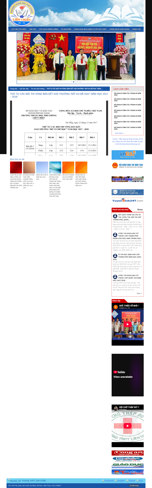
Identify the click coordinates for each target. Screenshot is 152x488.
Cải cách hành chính (48, 29)
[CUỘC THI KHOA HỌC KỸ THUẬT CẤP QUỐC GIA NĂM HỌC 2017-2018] (115, 277)
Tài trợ (139, 210)
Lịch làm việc (24, 89)
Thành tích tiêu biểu (120, 210)
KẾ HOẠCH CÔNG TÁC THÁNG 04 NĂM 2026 (127, 100)
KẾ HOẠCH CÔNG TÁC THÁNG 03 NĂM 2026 (127, 105)
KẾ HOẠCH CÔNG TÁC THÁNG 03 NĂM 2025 (127, 128)
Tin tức (32, 29)
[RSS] (140, 480)
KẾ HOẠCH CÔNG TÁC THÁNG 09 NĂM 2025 (127, 117)
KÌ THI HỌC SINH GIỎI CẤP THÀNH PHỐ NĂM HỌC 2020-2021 (127, 257)
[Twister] (131, 480)
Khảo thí (136, 29)
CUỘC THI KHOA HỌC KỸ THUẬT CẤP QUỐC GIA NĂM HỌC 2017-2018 (127, 277)
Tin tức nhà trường (37, 89)
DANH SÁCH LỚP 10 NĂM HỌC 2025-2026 (42, 177)
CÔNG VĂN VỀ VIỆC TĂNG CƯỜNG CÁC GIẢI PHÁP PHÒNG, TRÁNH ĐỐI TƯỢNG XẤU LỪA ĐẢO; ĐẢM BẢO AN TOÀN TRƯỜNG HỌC (16, 181)
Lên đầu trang (134, 485)
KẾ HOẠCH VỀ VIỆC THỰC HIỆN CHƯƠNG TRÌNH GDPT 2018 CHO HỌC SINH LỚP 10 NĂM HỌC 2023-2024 (29, 181)
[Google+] (120, 480)
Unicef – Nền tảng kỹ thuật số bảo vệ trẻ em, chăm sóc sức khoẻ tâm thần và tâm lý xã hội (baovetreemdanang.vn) (127, 141)
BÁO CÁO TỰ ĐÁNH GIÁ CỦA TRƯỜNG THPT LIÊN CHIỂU (68, 177)
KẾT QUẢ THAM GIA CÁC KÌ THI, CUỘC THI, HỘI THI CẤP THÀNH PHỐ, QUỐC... (127, 217)
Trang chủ (13, 89)
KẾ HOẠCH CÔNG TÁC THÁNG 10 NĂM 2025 (127, 111)
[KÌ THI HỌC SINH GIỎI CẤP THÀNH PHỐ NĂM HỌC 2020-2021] (115, 256)
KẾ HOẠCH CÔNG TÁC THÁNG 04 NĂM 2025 (127, 122)
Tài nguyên (66, 29)
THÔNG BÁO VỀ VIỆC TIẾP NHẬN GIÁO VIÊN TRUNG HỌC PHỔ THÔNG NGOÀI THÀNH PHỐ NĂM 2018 (81, 180)
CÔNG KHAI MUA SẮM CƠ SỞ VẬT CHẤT (90, 29)
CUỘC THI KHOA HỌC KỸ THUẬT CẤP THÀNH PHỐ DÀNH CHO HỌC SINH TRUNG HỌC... (127, 235)
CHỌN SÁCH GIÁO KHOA (119, 29)
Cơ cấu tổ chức (19, 29)
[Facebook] (108, 480)
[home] (21, 13)
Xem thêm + (119, 133)
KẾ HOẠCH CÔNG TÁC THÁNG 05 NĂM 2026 (127, 94)
